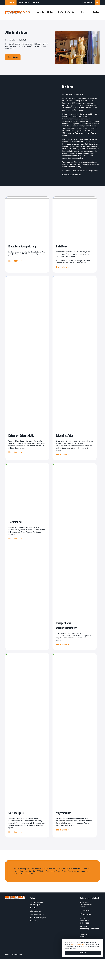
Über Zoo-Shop (35, 911)
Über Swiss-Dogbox (37, 914)
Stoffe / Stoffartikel (66, 12)
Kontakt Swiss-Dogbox (38, 917)
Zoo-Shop (11, 2)
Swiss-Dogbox (24, 2)
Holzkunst (36, 2)
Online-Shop (34, 921)
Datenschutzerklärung (77, 944)
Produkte (33, 908)
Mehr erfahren (13, 57)
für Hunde (51, 12)
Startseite (39, 12)
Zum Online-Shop (86, 2)
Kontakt (96, 12)
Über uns (84, 12)
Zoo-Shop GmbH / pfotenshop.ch (36, 904)
